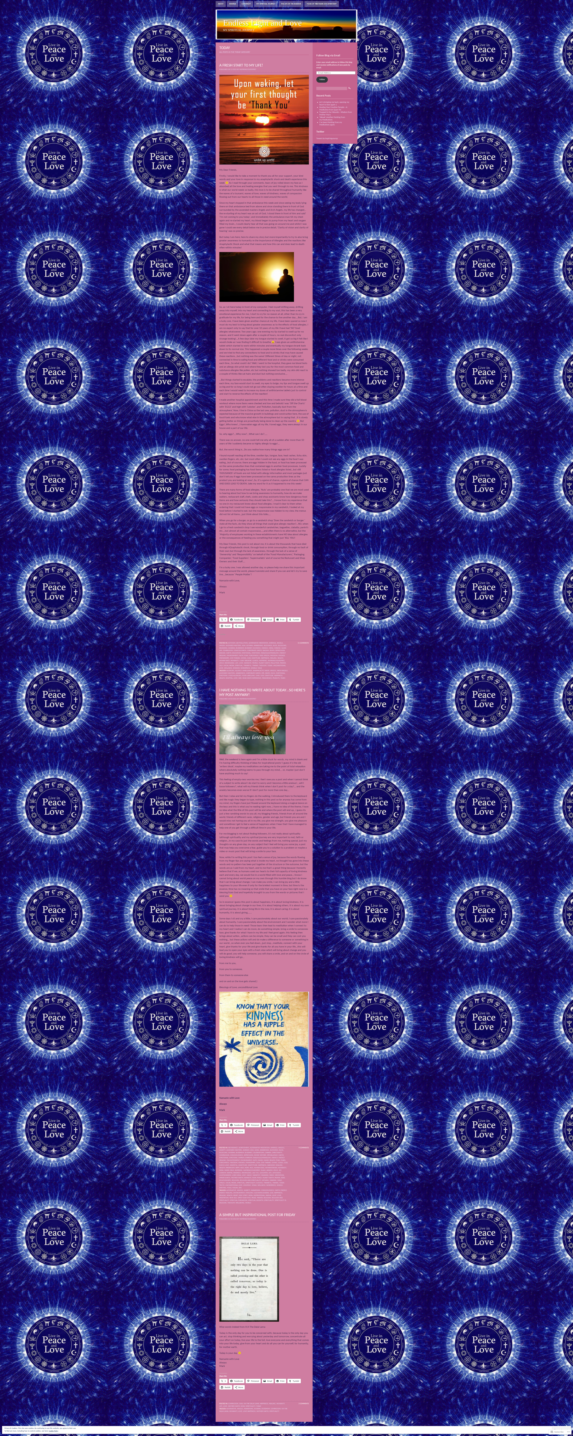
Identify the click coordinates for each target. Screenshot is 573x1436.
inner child (229, 1170)
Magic (249, 1175)
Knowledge (229, 663)
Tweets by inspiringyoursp (327, 138)
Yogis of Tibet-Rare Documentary (322, 4)
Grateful (234, 1165)
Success (259, 1183)
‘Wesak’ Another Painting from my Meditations (332, 118)
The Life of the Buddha (291, 4)
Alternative (231, 1190)
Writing (222, 1188)
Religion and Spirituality (250, 1180)
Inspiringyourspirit (276, 661)
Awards (232, 4)
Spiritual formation (238, 1200)
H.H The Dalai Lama (251, 1404)
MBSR (271, 1175)
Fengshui (249, 1193)
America (272, 643)
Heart (235, 1195)
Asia (243, 646)
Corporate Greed (254, 650)
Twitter (320, 131)
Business (257, 648)
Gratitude (256, 658)
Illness (255, 661)
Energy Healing (225, 1193)
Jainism (269, 1170)
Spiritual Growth (255, 1200)
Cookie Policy (53, 1431)
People (255, 663)
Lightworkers (225, 1175)
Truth (221, 1185)
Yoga (260, 668)
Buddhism (240, 648)
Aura (257, 1150)
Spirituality (250, 1183)
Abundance (233, 1148)
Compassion (228, 650)
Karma (229, 1173)
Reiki (283, 1178)
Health (280, 658)
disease (222, 653)
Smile (279, 1180)
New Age (233, 1198)
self (221, 666)
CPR (262, 673)
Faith (241, 656)
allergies (230, 671)
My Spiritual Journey (265, 4)
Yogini (235, 1188)
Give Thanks (235, 658)
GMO (258, 676)
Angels (280, 643)
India (221, 1170)
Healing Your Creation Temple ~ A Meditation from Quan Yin (333, 108)
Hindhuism (230, 1168)
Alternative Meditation (258, 643)
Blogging (282, 646)
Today (269, 666)
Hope (247, 1168)
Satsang (265, 1180)
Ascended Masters (233, 646)
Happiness (265, 658)
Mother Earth (237, 1178)
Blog (275, 646)
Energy (275, 1158)
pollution (275, 663)
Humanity (235, 661)
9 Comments (304, 1148)
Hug (251, 1168)
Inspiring (263, 661)
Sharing (273, 1180)
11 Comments (303, 643)
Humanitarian (271, 1168)
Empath (241, 1158)
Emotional (246, 653)
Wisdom (236, 668)
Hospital (229, 678)
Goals (280, 1163)
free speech (264, 656)
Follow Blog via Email (328, 55)
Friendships (224, 658)
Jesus (221, 663)
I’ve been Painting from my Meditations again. (330, 123)
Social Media (229, 666)
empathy (248, 1158)
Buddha (231, 648)
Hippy (237, 1168)
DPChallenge (272, 1155)
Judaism (222, 1173)
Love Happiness (249, 1411)
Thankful (247, 666)
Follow (322, 79)
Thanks (255, 666)
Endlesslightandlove (270, 653)
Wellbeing (240, 1203)
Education (236, 653)
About (221, 4)
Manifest (256, 1175)
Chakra (268, 1153)
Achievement (244, 1148)
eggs (273, 673)
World (254, 668)
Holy (242, 1168)
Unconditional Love (233, 1185)
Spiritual (239, 666)
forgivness (254, 656)
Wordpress (245, 668)
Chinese (277, 648)
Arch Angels (282, 671)
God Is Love (224, 1165)
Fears (283, 1160)
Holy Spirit (243, 1195)
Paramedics (267, 678)
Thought (263, 666)
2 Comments (304, 1404)
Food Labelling (248, 676)
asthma (249, 646)
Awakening (258, 646)
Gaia (258, 1163)
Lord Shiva (236, 1175)
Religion (235, 1180)
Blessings (268, 646)
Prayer (283, 663)
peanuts (276, 678)
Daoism (266, 650)
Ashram (246, 1150)
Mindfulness (224, 1178)
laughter (264, 1173)
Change (265, 648)
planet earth (264, 663)
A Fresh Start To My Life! (241, 66)
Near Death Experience (251, 678)
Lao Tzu (255, 1173)
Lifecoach (276, 1173)
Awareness (240, 673)
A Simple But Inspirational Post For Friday (257, 1215)
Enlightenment (233, 1160)
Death (272, 650)
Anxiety (222, 1150)
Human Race (224, 661)
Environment (232, 656)
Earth (228, 653)
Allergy (238, 671)
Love (241, 663)
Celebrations (258, 1153)
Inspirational (259, 1195)
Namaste (247, 663)
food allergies (234, 676)
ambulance (247, 671)
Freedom (274, 656)
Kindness (237, 1173)
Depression (280, 650)
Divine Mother (260, 1155)
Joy (280, 1170)
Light (274, 1195)
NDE (240, 678)
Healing (273, 658)
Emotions (256, 653)
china (271, 648)
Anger (222, 646)
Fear (246, 656)
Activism (231, 643)
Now (254, 1178)
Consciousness (267, 1190)
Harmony (271, 1165)
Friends (281, 656)
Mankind (264, 1175)
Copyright (246, 4)
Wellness (228, 668)
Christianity (277, 1153)
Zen (240, 1188)
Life (236, 663)
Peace (259, 1178)
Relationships (225, 1180)
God (249, 658)
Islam (263, 1170)
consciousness (240, 650)
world (248, 1203)
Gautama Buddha (261, 1193)
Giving (243, 658)
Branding (223, 648)
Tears (283, 678)
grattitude (252, 1165)
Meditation (279, 1175)
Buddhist (248, 648)
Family (260, 1160)
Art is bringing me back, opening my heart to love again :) (334, 103)
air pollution (242, 643)
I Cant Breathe (245, 661)
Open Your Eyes (244, 1198)
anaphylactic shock (261, 671)
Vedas (254, 1185)
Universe (247, 1185)
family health (269, 1160)
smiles (222, 1183)
